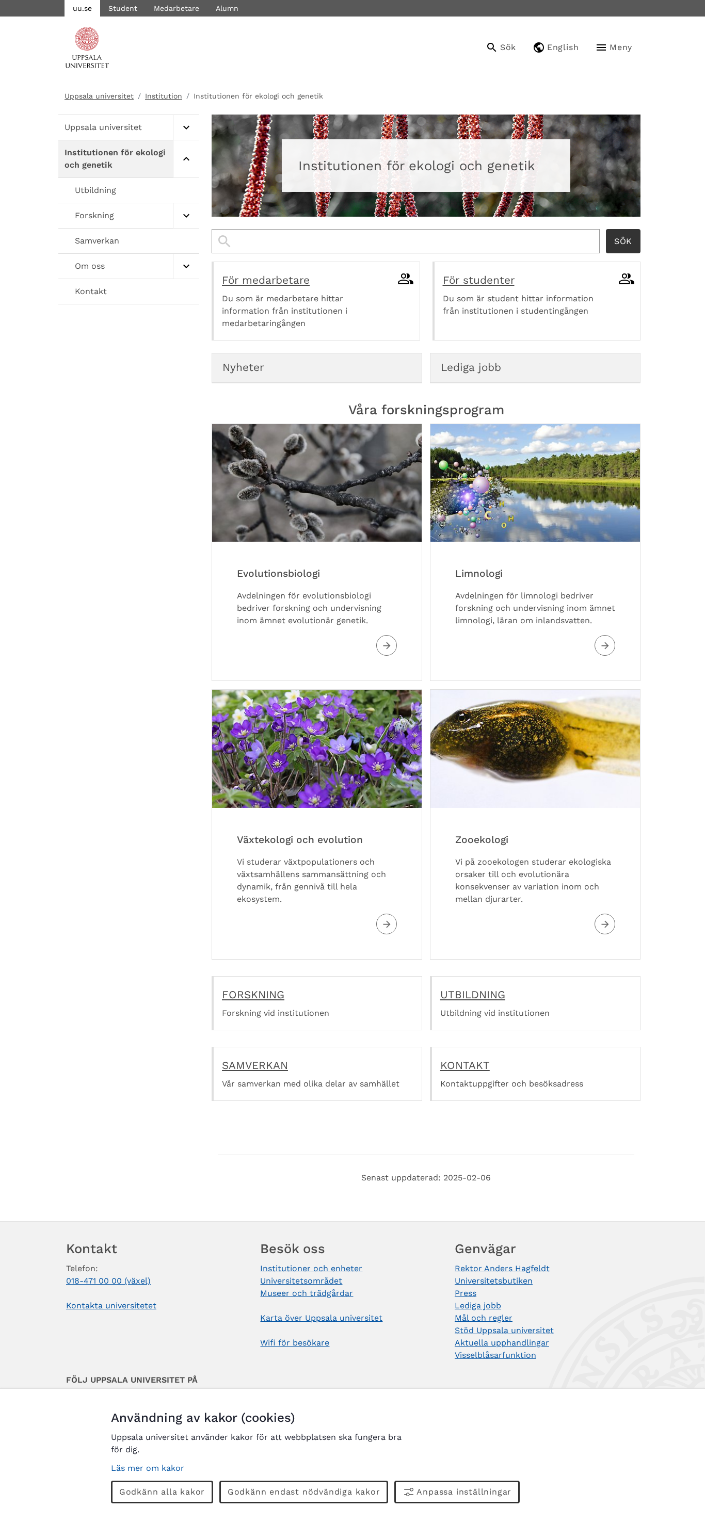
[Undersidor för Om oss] (186, 266)
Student (122, 8)
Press (465, 1293)
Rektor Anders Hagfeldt (502, 1268)
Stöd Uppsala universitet (504, 1330)
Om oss (90, 266)
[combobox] (406, 241)
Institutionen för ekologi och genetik (115, 159)
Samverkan (97, 241)
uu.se (82, 8)
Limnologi (479, 573)
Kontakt (91, 291)
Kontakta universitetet (111, 1305)
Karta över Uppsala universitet (321, 1318)
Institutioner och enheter (311, 1268)
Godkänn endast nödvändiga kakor (304, 1492)
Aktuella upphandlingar (502, 1343)
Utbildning (95, 190)
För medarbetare (266, 280)
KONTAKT (465, 1065)
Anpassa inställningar (463, 1492)
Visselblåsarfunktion (495, 1355)
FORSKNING (253, 994)
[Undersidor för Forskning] (186, 216)
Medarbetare (176, 8)
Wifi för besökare (294, 1343)
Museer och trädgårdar (306, 1293)
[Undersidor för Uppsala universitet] (186, 127)
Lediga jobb (478, 1305)
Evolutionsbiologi (278, 573)
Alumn (227, 8)
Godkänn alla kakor (162, 1492)
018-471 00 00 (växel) (108, 1281)
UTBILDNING (472, 994)
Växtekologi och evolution (300, 840)
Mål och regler (483, 1318)
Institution (163, 96)
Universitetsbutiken (494, 1281)
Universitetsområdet (301, 1281)
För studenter (479, 280)
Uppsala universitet (99, 96)
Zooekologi (481, 840)
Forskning (94, 215)
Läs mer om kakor (147, 1468)
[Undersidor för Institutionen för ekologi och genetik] (186, 159)
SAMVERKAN (255, 1065)
